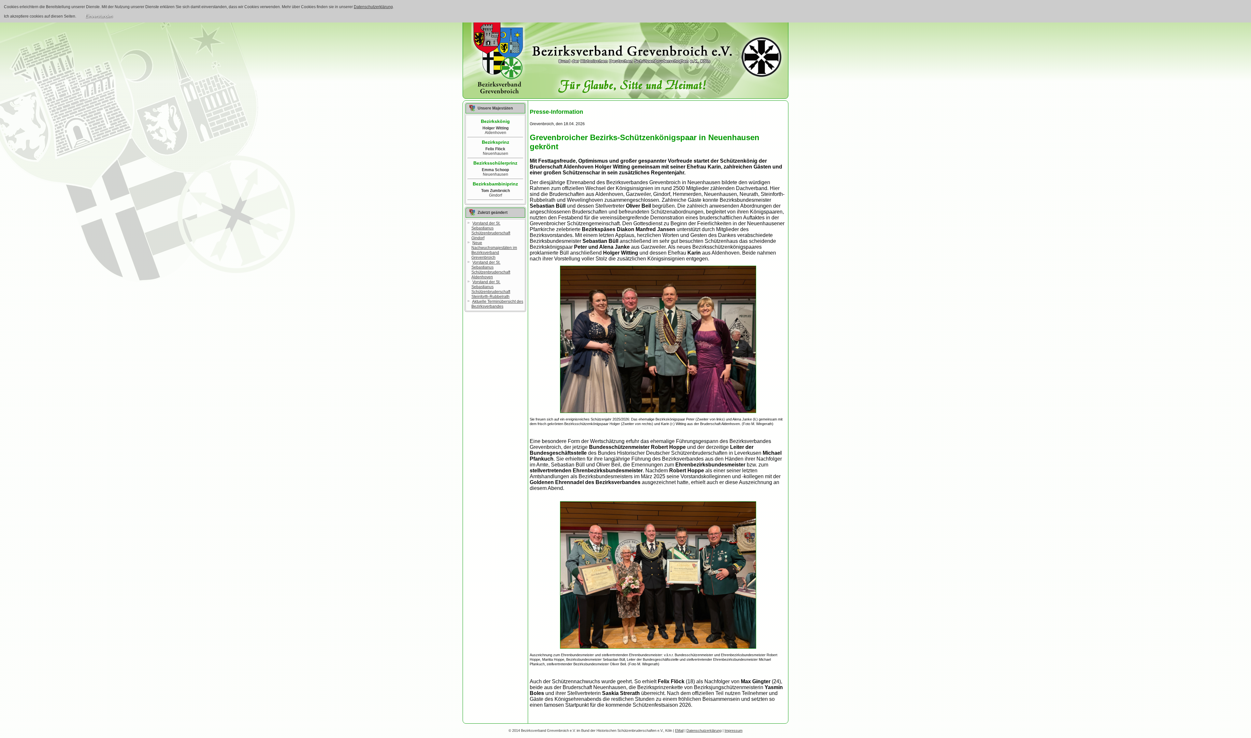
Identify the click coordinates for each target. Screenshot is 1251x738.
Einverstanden (98, 16)
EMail (679, 730)
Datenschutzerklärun (703, 730)
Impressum (733, 730)
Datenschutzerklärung (373, 7)
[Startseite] (498, 58)
